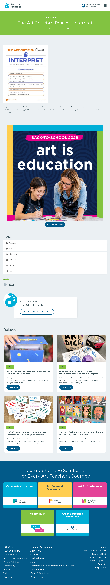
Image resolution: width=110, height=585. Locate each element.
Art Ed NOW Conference (15, 558)
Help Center (101, 567)
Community (9, 566)
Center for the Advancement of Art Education (52, 566)
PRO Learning (10, 555)
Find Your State (37, 569)
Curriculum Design (55, 17)
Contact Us (35, 555)
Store (32, 562)
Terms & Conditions (39, 573)
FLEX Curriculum (11, 551)
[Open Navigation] (105, 5)
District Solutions (11, 562)
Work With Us (37, 558)
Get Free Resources (55, 224)
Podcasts (7, 577)
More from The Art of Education (36, 312)
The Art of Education (49, 28)
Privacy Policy (37, 577)
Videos (6, 573)
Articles (7, 569)
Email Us (102, 564)
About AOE (35, 551)
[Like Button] (5, 284)
